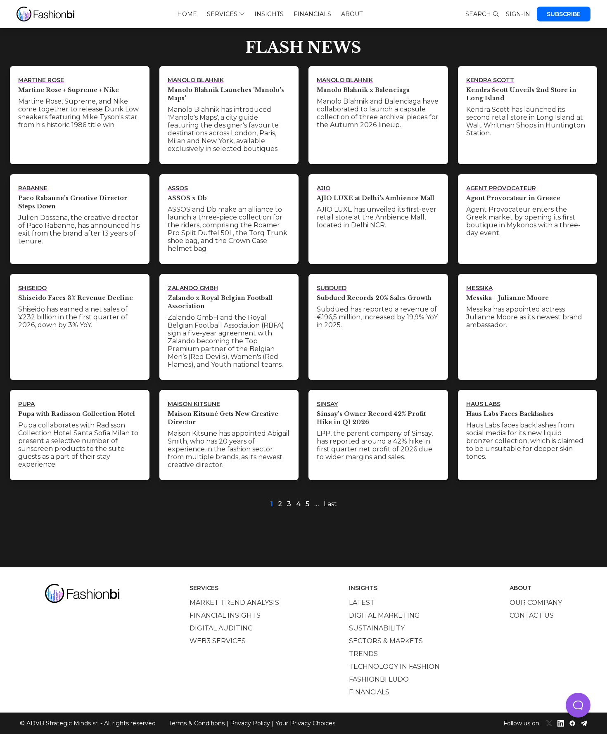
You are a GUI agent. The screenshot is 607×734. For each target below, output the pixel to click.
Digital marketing (384, 615)
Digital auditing (221, 628)
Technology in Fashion (394, 666)
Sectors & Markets (386, 641)
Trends (363, 654)
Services (222, 14)
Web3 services (218, 641)
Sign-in (518, 14)
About (352, 14)
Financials (312, 14)
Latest (362, 603)
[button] (578, 705)
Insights (269, 14)
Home (187, 14)
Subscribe (564, 14)
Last (330, 504)
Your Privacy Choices (305, 723)
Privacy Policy (250, 723)
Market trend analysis (234, 603)
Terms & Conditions (197, 723)
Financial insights (225, 615)
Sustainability (377, 628)
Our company (536, 603)
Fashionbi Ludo (379, 679)
